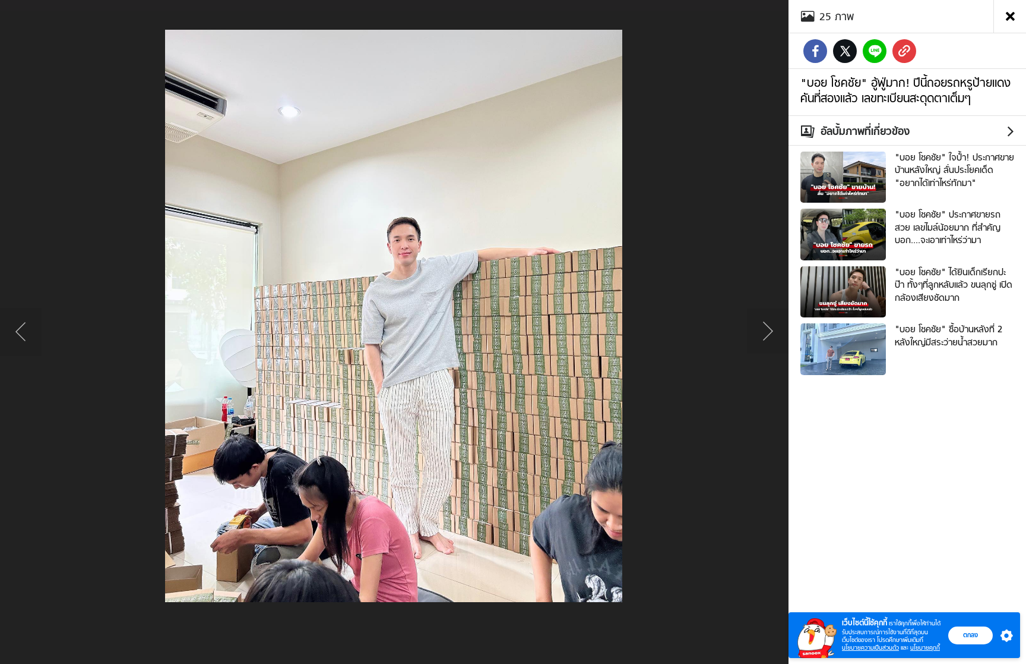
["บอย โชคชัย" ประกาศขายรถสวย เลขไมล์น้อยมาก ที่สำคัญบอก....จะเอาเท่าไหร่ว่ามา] (843, 233)
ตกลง (970, 634)
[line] (874, 51)
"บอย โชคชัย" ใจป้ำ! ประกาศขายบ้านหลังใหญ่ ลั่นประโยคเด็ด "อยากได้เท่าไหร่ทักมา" (954, 170)
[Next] (767, 332)
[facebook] (815, 51)
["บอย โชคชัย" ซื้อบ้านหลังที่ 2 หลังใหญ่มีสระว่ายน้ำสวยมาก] (843, 348)
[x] (845, 51)
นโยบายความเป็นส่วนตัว (870, 647)
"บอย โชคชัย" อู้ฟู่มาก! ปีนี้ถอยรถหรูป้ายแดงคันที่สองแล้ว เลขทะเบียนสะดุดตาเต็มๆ (905, 90)
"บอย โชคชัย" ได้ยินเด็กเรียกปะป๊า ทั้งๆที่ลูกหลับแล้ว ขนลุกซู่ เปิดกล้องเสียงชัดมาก (953, 285)
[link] (904, 51)
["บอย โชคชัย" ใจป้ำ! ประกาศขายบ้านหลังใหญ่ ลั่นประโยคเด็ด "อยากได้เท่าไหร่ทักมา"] (843, 176)
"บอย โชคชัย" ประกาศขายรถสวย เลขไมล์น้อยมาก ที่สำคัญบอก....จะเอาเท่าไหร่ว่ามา (947, 227)
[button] (1004, 635)
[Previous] (21, 332)
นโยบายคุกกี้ (925, 647)
